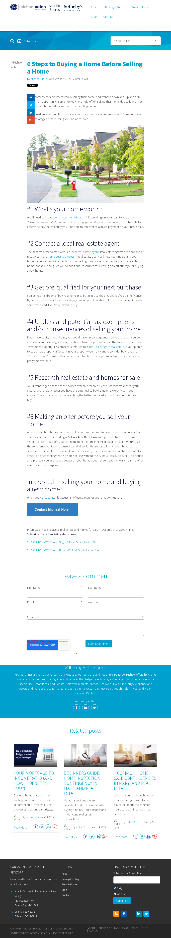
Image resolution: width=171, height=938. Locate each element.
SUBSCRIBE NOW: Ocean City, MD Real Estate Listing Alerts (63, 542)
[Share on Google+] (31, 120)
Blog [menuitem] (94, 17)
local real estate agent (85, 252)
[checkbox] (137, 891)
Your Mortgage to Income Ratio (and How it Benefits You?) (34, 780)
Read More (20, 827)
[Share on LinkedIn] (31, 112)
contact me (47, 497)
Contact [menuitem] (108, 17)
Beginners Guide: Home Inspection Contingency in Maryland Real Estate (82, 783)
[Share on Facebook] (31, 97)
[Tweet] (31, 105)
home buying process (61, 256)
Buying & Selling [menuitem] (115, 7)
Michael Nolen (40, 79)
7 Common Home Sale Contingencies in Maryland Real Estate (135, 780)
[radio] (137, 889)
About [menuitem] (94, 7)
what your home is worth (70, 217)
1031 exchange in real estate (106, 347)
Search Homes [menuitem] (141, 7)
